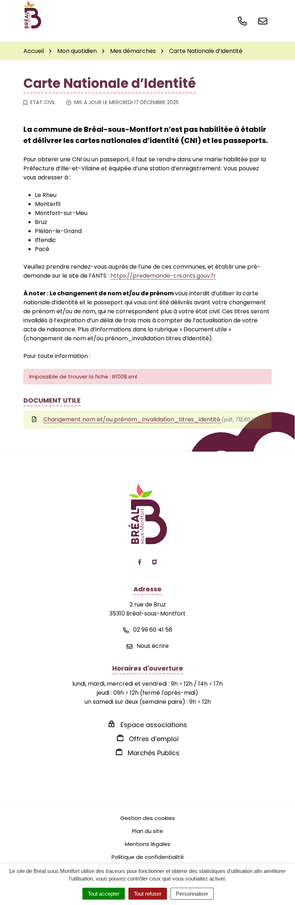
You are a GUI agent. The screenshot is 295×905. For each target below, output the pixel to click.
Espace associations (154, 724)
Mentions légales (147, 844)
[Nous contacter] (263, 20)
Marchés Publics (154, 752)
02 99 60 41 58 (152, 630)
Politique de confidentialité (148, 857)
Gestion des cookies (147, 818)
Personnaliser (192, 894)
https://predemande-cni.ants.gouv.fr (163, 276)
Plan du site (147, 831)
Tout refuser (148, 894)
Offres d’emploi (153, 738)
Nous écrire (152, 646)
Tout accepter (103, 894)
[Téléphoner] (243, 20)
